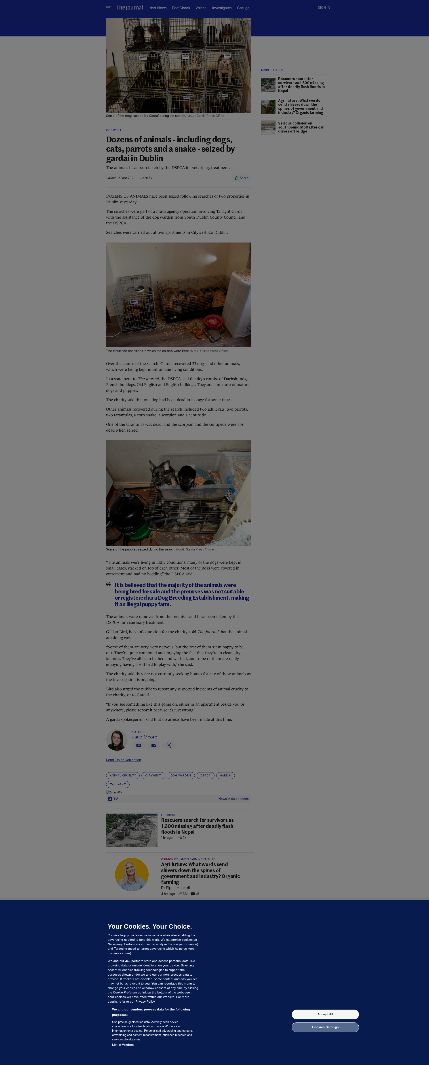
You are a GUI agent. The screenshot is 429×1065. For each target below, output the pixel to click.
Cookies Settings (325, 1027)
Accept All (325, 1014)
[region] (214, 982)
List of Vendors (123, 1044)
